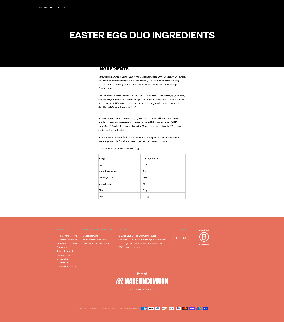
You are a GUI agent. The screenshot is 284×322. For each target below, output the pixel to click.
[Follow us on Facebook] (176, 238)
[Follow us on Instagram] (185, 238)
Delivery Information (67, 240)
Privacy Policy (63, 255)
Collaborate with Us (66, 266)
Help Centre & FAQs (67, 236)
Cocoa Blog (62, 259)
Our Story (62, 247)
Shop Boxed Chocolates (94, 240)
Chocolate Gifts (90, 236)
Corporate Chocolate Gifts (96, 243)
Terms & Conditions (66, 251)
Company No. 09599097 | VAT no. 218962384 (110, 308)
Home (38, 7)
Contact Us (62, 263)
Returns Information (67, 243)
